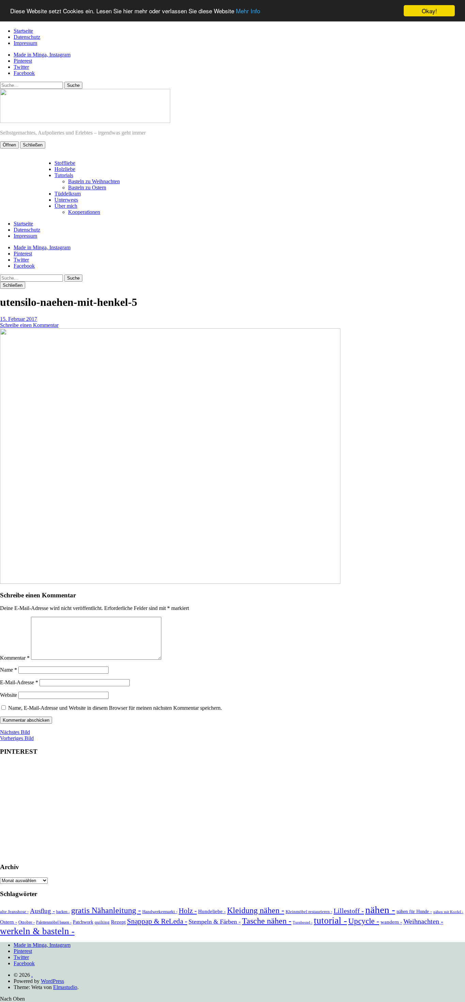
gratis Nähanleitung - (106, 910)
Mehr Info (248, 11)
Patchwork (83, 922)
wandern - (391, 922)
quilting (102, 922)
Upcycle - (363, 921)
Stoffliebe (64, 163)
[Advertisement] (232, 809)
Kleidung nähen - (255, 910)
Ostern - (8, 922)
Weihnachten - (423, 921)
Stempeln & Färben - (215, 921)
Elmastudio (65, 987)
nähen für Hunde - (414, 911)
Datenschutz (27, 37)
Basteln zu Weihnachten (94, 181)
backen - (63, 911)
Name (8, 670)
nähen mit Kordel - (448, 912)
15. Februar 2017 (18, 319)
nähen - (380, 909)
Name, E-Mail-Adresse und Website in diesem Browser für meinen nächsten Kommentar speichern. (115, 708)
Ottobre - (26, 922)
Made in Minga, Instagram (42, 55)
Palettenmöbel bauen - (53, 922)
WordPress (52, 981)
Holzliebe (64, 169)
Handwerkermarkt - (159, 911)
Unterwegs (66, 200)
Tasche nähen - (266, 920)
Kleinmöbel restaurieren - (309, 911)
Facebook (24, 73)
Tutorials (63, 175)
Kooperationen (84, 212)
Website (8, 695)
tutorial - (330, 920)
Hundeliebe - (212, 911)
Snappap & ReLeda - (157, 921)
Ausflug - (42, 910)
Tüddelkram (67, 194)
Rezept (118, 922)
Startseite (23, 31)
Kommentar (15, 658)
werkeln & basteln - (37, 931)
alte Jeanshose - (14, 911)
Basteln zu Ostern (87, 187)
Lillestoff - (349, 910)
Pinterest (23, 61)
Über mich (65, 206)
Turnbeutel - (302, 922)
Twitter (21, 67)
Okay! (429, 10)
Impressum (25, 43)
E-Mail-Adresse (19, 682)
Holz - (188, 911)
